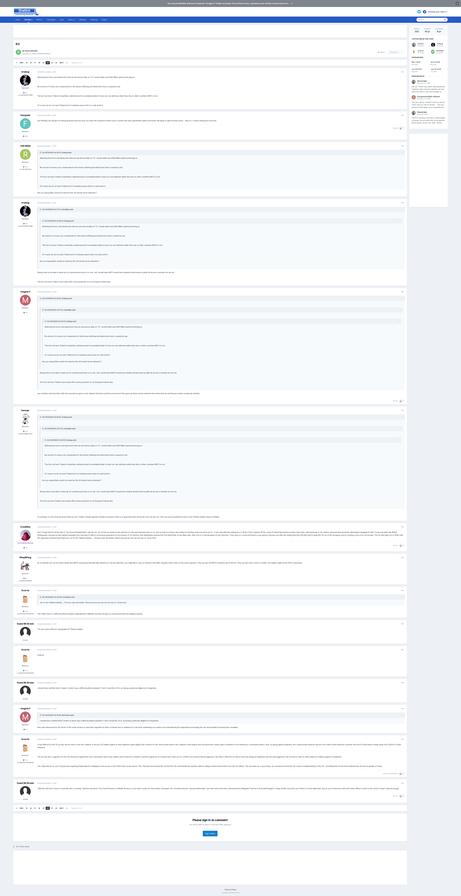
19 (43, 63)
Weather (82, 20)
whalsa (385, 773)
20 (48, 63)
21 (52, 63)
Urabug (25, 72)
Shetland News (44, 53)
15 (26, 63)
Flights (104, 20)
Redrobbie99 (31, 51)
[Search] (445, 20)
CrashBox (25, 527)
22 (56, 63)
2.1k (26, 431)
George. (395, 128)
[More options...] (402, 72)
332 (26, 167)
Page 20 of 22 (77, 63)
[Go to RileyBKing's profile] (25, 565)
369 (26, 136)
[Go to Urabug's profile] (25, 80)
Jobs (62, 20)
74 (26, 548)
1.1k (26, 93)
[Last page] (67, 62)
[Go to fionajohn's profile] (25, 123)
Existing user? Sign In (437, 12)
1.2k (26, 611)
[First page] (16, 62)
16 (31, 63)
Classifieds (51, 20)
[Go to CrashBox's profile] (25, 535)
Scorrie (25, 590)
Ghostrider (422, 44)
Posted (46, 72)
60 (26, 313)
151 (26, 578)
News (39, 20)
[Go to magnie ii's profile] (25, 300)
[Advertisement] (210, 31)
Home (17, 20)
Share (382, 52)
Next (62, 63)
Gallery (71, 20)
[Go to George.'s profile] (25, 418)
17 (35, 63)
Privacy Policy (230, 889)
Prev (21, 63)
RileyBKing (25, 557)
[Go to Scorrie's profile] (25, 598)
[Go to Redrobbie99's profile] (18, 52)
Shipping (93, 20)
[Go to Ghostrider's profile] (414, 45)
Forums (27, 20)
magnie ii (25, 291)
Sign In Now (210, 833)
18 (39, 63)
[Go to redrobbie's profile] (25, 154)
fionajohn (25, 115)
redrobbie (25, 146)
